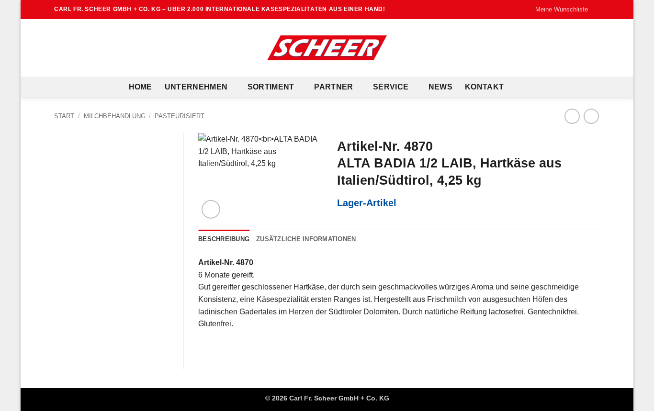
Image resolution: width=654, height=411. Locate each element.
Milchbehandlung (115, 116)
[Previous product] (591, 116)
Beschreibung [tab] (223, 239)
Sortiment (271, 87)
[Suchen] (520, 87)
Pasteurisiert (179, 116)
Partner (333, 87)
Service (390, 87)
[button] (211, 209)
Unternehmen (196, 87)
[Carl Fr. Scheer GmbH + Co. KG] (327, 47)
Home (140, 87)
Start (64, 116)
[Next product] (571, 116)
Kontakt (484, 87)
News (440, 87)
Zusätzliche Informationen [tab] (306, 239)
